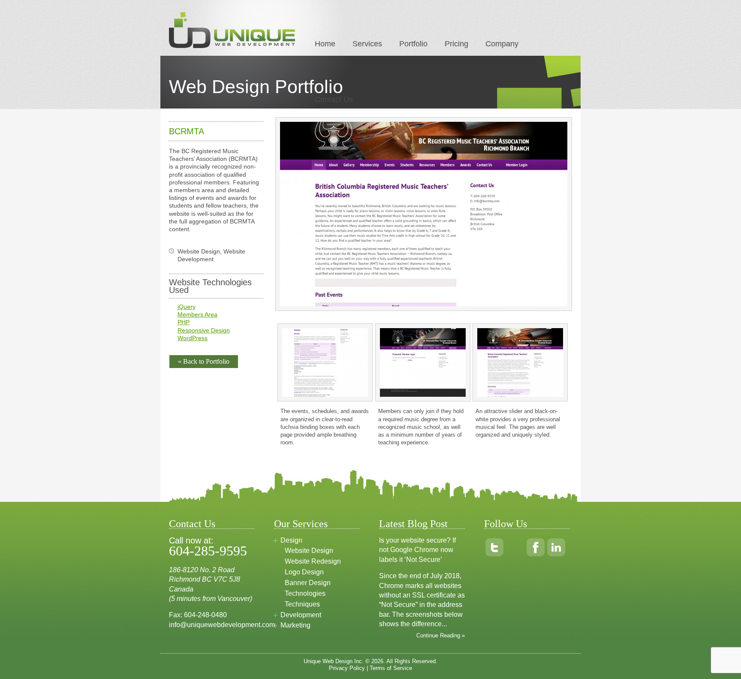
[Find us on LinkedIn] (556, 547)
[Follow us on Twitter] (494, 547)
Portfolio (413, 43)
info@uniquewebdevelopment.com (222, 624)
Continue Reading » (440, 635)
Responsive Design (204, 330)
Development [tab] (300, 615)
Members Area (197, 314)
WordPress (193, 338)
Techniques (302, 604)
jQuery (187, 306)
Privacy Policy (347, 668)
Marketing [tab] (295, 625)
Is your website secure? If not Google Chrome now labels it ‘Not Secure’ (417, 550)
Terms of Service (391, 668)
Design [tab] (291, 540)
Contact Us (334, 99)
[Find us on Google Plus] (515, 547)
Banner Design (308, 582)
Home (325, 43)
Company (501, 43)
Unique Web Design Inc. (334, 661)
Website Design (309, 550)
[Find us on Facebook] (536, 547)
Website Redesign (313, 561)
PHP (184, 322)
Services (367, 43)
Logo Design (304, 572)
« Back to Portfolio (203, 361)
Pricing (456, 43)
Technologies (305, 593)
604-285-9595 (208, 550)
